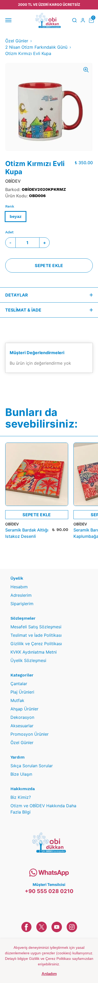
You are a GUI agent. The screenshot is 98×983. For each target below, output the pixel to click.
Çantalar (18, 683)
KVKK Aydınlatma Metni (33, 652)
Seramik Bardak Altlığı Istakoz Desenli (26, 533)
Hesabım (19, 586)
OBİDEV (13, 181)
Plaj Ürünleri (22, 692)
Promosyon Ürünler (29, 734)
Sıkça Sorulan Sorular (31, 765)
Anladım (49, 973)
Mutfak (17, 700)
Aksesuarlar (21, 725)
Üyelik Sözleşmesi (28, 660)
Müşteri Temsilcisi (49, 884)
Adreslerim (21, 595)
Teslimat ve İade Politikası (36, 635)
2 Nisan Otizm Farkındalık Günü (36, 47)
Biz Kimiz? (20, 797)
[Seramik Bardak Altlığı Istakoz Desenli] (36, 474)
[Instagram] (72, 927)
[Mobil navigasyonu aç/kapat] (9, 20)
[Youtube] (56, 927)
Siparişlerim (21, 603)
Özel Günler (16, 40)
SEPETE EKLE (49, 265)
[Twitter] (41, 927)
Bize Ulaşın (21, 774)
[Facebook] (26, 927)
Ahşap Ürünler (24, 708)
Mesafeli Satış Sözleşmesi (35, 626)
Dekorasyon (22, 717)
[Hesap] (83, 20)
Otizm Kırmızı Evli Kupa (28, 53)
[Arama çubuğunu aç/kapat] (74, 20)
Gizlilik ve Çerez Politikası (36, 643)
